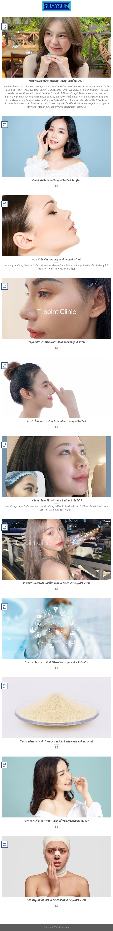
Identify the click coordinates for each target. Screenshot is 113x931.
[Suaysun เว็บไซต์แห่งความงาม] (56, 6)
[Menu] (4, 6)
